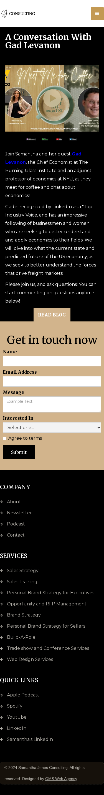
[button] (97, 13)
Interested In (18, 418)
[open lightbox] (52, 98)
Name (10, 351)
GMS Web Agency (61, 778)
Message (13, 392)
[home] (25, 13)
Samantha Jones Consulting (43, 767)
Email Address (20, 372)
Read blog (52, 315)
